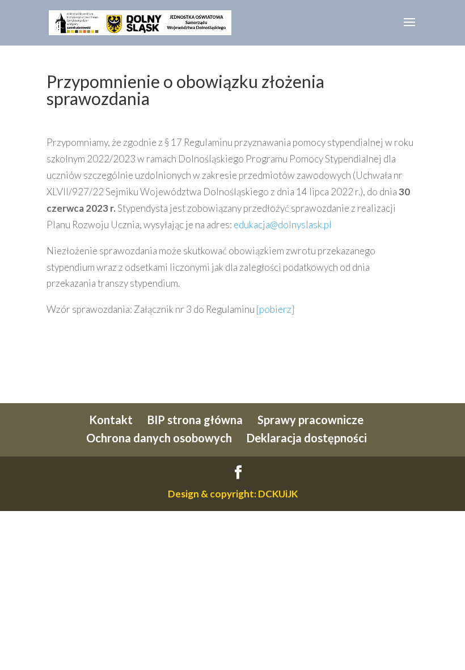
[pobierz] (275, 309)
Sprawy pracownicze (310, 419)
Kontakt (111, 419)
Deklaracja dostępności (307, 438)
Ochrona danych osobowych (159, 438)
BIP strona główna (195, 419)
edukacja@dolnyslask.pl (283, 225)
